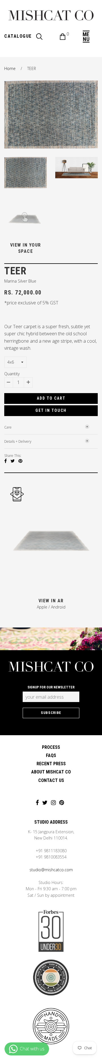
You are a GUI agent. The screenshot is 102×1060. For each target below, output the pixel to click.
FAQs (51, 755)
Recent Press (51, 763)
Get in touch (51, 410)
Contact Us (51, 780)
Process (51, 747)
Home (10, 68)
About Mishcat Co (51, 772)
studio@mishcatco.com (51, 869)
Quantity (12, 373)
